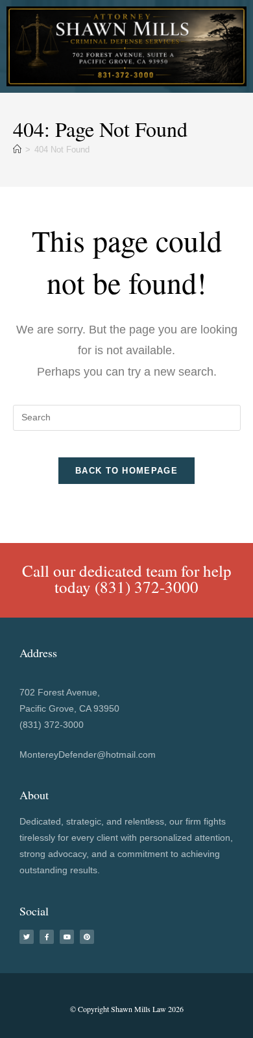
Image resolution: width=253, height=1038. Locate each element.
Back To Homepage (126, 471)
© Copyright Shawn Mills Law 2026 (127, 1009)
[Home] (17, 149)
